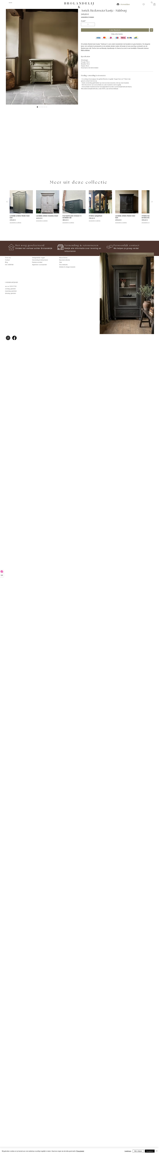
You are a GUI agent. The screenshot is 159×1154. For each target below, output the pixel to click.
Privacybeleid (80, 1151)
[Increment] (93, 24)
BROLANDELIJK (79, 5)
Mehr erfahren (85, 50)
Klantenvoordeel (37, 262)
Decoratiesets (63, 264)
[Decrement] (82, 24)
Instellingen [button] (128, 1151)
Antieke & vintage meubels (67, 267)
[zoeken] (152, 2)
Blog (6, 262)
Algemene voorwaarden (39, 264)
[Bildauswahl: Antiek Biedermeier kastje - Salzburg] (37, 107)
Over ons (8, 257)
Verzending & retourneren (40, 260)
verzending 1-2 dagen (87, 17)
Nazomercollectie (64, 260)
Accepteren (149, 1151)
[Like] (143, 4)
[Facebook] (14, 338)
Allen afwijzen (138, 1151)
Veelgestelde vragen (38, 257)
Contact (7, 260)
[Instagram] (8, 338)
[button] (154, 4)
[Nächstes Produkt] (152, 202)
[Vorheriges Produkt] (7, 202)
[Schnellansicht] (21, 201)
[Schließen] (157, 1151)
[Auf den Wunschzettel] (151, 30)
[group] (79, 206)
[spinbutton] (88, 24)
